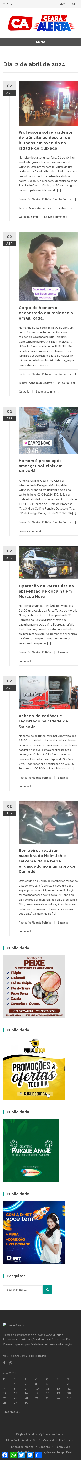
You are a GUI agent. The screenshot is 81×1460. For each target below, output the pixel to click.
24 (36, 1398)
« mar (7, 1411)
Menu (63, 4)
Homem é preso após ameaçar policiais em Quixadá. (41, 465)
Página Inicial (25, 1434)
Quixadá (24, 216)
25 (47, 1398)
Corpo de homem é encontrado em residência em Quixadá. (46, 313)
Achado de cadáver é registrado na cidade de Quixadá (43, 721)
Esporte (44, 1447)
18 (47, 1393)
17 (36, 1393)
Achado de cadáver (41, 382)
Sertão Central (62, 199)
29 (15, 1402)
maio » (15, 1411)
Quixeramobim (49, 1434)
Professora (65, 208)
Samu (34, 216)
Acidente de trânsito (42, 208)
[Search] (47, 1289)
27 (69, 1398)
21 (4, 1398)
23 (26, 1398)
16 (26, 1393)
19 (58, 1393)
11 (47, 1388)
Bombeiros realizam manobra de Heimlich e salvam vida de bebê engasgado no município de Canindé (47, 861)
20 (69, 1393)
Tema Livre (62, 1447)
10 (36, 1388)
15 (15, 1393)
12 (58, 1388)
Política (64, 1440)
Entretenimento (22, 1447)
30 (26, 1402)
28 (4, 1402)
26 (58, 1398)
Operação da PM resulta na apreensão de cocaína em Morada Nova (46, 591)
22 (15, 1398)
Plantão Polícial (41, 199)
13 (69, 1388)
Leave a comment (55, 216)
